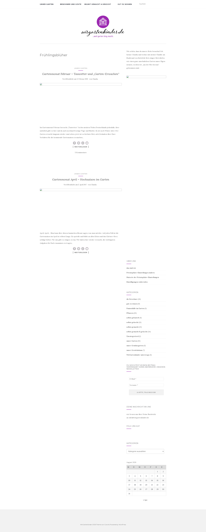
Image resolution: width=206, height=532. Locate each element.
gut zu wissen (125, 4)
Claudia (95, 79)
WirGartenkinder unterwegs (137, 355)
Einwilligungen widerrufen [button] (136, 282)
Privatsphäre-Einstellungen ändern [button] (140, 273)
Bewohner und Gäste (70, 4)
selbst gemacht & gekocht (97, 4)
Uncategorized (132, 336)
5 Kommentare (81, 152)
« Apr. (145, 500)
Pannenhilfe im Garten (135, 308)
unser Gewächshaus (134, 350)
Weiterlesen (80, 147)
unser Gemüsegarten (134, 346)
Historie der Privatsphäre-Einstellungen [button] (142, 277)
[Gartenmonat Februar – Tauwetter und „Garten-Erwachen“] (81, 102)
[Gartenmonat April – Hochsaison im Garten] (81, 208)
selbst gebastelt (132, 318)
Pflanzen (129, 313)
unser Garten (47, 4)
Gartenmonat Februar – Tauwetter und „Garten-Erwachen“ (80, 74)
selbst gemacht (132, 327)
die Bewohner (132, 299)
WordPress (122, 524)
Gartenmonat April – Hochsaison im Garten (80, 179)
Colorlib (107, 524)
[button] (74, 143)
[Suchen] (164, 4)
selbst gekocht (132, 322)
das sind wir (131, 268)
